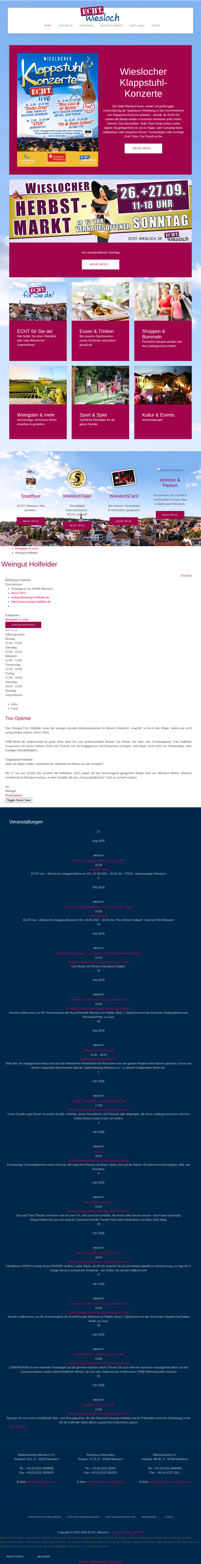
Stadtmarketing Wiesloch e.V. (98, 1059)
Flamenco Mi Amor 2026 (98, 1405)
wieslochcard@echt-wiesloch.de (169, 1481)
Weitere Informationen (93, 1561)
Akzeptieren (14, 1556)
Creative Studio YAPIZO (128, 1532)
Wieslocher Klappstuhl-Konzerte (143, 82)
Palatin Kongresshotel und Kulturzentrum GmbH (98, 962)
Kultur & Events (111, 25)
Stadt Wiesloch (98, 869)
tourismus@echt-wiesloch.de (105, 1481)
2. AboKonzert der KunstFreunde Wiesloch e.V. (99, 1303)
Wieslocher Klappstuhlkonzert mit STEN (98, 860)
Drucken (186, 575)
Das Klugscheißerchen (98, 1202)
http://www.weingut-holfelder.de (31, 601)
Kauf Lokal (137, 25)
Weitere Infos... (38, 301)
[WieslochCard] (123, 496)
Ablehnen (43, 1556)
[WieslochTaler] (77, 498)
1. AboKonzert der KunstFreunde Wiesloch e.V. (99, 999)
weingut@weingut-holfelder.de (30, 597)
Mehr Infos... (143, 148)
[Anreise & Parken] (170, 493)
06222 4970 (18, 593)
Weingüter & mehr (26, 548)
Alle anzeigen (17, 1426)
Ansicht (98, 855)
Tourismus (86, 25)
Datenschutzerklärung (44, 1517)
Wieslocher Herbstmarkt (98, 1050)
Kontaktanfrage (23, 625)
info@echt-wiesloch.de (41, 1481)
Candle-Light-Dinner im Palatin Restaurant (98, 1101)
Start (47, 25)
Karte (14, 708)
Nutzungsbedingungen (84, 1517)
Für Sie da (65, 25)
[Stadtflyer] (31, 496)
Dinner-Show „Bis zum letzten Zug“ (98, 1253)
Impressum (149, 1517)
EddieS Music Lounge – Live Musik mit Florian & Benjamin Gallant (98, 953)
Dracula (99, 1151)
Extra (155, 25)
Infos (14, 704)
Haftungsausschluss (120, 1517)
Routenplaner (13, 795)
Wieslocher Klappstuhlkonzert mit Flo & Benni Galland (98, 907)
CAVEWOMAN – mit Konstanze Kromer (98, 1354)
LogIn (168, 1517)
